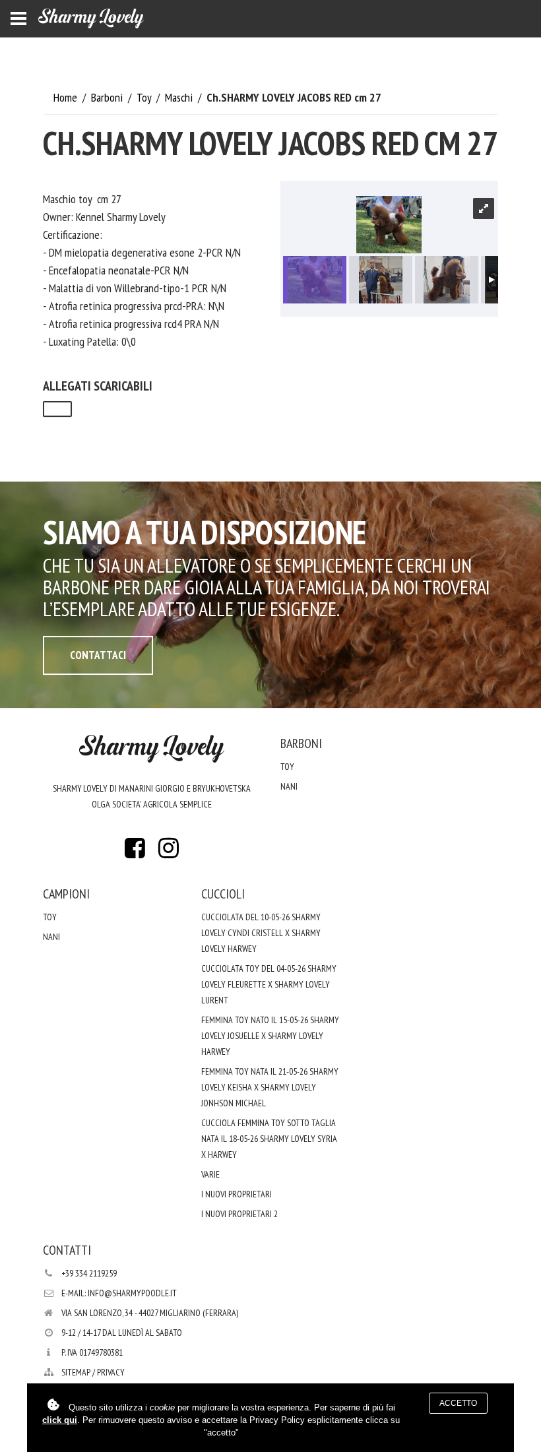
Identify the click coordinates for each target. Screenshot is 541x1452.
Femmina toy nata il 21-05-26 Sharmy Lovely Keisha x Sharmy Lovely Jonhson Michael (269, 1087)
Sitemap (75, 1372)
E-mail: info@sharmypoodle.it (119, 1293)
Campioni (66, 893)
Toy (145, 97)
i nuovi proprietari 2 (239, 1214)
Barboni (108, 97)
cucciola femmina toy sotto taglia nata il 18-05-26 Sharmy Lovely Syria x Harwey (269, 1138)
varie (210, 1174)
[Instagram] (168, 852)
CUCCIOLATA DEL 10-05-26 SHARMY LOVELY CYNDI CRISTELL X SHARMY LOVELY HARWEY (261, 933)
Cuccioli (223, 893)
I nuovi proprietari (236, 1194)
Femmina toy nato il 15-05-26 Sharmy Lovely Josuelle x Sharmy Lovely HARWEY (270, 1035)
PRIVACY (111, 1372)
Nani (289, 786)
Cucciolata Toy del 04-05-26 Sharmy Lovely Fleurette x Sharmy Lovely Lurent (268, 984)
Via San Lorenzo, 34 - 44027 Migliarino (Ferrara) (149, 1313)
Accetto (458, 1403)
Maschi (180, 97)
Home (66, 97)
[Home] (91, 18)
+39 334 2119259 (89, 1273)
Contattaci (98, 655)
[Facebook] (135, 852)
